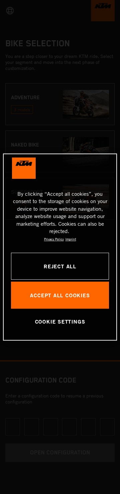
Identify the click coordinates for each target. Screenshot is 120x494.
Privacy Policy (54, 239)
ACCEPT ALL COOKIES (60, 295)
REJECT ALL (60, 266)
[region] (60, 247)
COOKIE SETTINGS (60, 321)
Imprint (70, 239)
